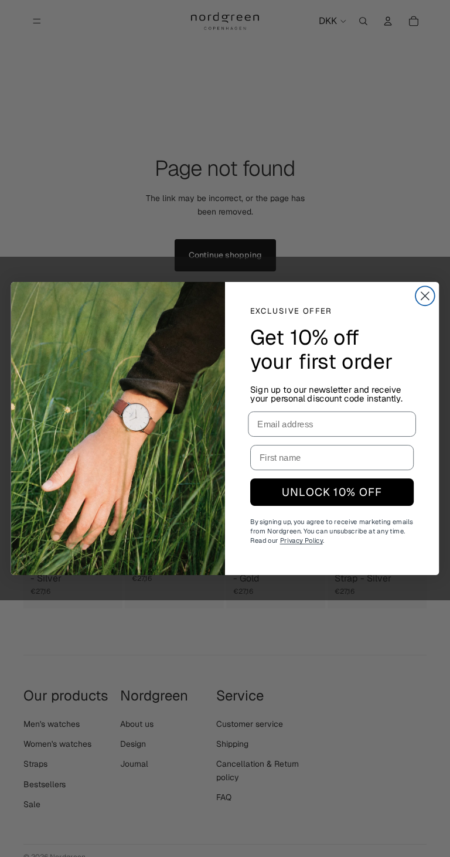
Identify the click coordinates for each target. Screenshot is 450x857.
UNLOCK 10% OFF (331, 492)
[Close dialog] (425, 296)
